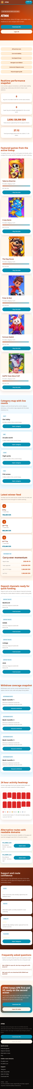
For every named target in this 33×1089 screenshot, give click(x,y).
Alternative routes (5, 1053)
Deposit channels (5, 1051)
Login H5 (28, 1)
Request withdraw (16, 708)
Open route (22, 846)
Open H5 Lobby (16, 1009)
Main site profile (5, 1071)
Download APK (16, 27)
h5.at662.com (4, 1061)
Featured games (5, 1048)
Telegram (3, 1069)
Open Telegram (16, 941)
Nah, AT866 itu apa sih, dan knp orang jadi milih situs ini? (16, 966)
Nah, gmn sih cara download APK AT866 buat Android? (15, 973)
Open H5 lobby (5, 1074)
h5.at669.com (4, 1063)
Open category (16, 426)
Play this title (16, 192)
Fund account (16, 611)
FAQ (2, 1055)
